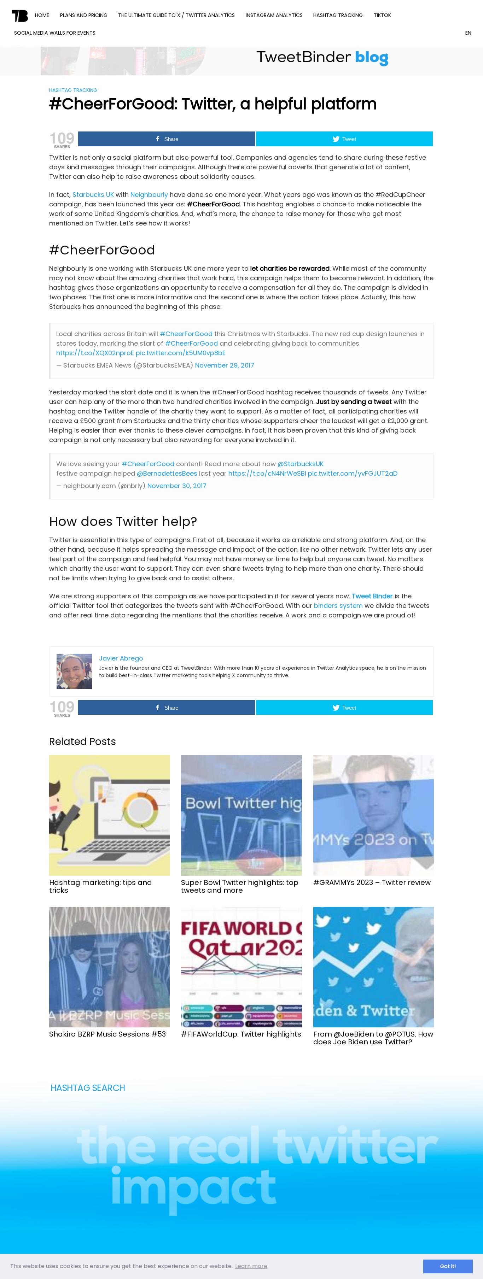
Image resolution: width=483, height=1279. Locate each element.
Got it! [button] (448, 1266)
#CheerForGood (186, 333)
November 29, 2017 (224, 365)
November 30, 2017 (176, 485)
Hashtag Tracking (338, 15)
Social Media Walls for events (54, 32)
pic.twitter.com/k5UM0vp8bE (181, 352)
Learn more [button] (251, 1266)
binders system (337, 605)
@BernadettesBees (167, 473)
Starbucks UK (93, 194)
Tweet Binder (373, 596)
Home (42, 15)
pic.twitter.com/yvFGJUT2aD (352, 473)
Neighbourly (149, 194)
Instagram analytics (274, 15)
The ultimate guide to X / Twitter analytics (176, 15)
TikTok (382, 15)
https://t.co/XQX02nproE (95, 352)
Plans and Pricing (83, 15)
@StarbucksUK (301, 463)
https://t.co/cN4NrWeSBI (267, 473)
